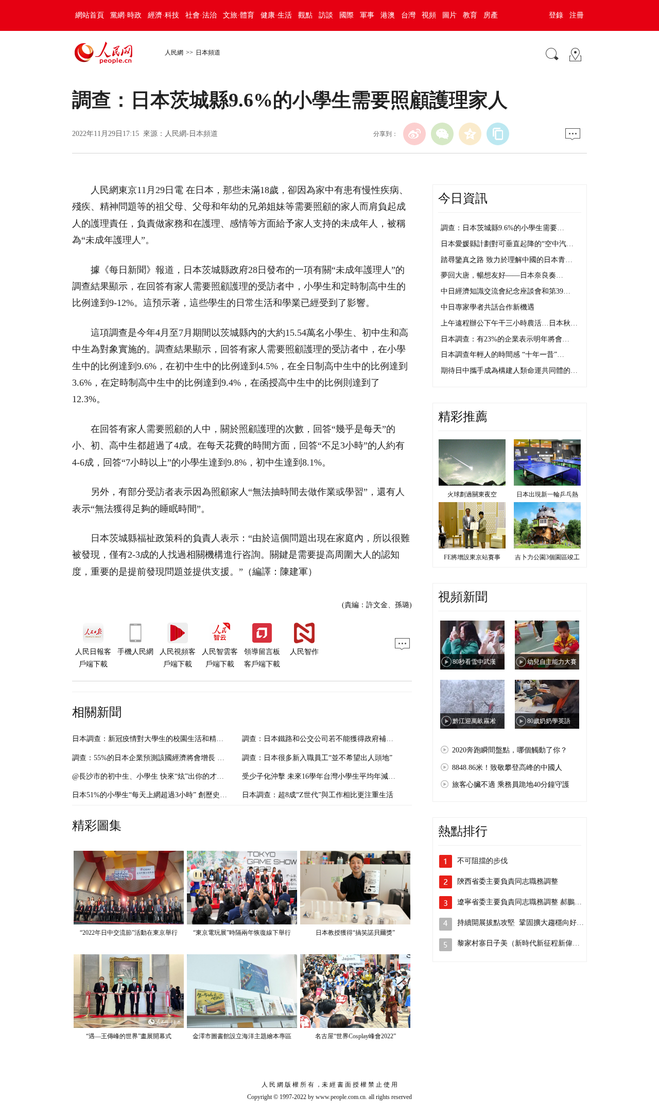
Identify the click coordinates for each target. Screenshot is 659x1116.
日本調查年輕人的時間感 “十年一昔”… (502, 354)
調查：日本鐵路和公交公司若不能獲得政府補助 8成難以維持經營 (345, 739)
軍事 (367, 15)
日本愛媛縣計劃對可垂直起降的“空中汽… (507, 244)
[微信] (442, 134)
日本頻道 (208, 52)
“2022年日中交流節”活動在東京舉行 (129, 932)
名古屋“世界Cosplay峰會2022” (355, 1036)
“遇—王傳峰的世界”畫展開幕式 (128, 1036)
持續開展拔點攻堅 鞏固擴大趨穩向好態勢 (524, 922)
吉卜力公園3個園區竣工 (547, 557)
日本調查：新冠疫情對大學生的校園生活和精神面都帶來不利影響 (176, 739)
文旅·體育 (238, 15)
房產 (490, 15)
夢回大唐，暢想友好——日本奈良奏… (502, 275)
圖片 (449, 15)
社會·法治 (201, 15)
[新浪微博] (414, 134)
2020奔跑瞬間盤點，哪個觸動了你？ (509, 750)
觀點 (305, 15)
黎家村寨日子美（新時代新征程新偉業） (523, 943)
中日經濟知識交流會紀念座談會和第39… (505, 291)
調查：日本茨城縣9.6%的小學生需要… (502, 228)
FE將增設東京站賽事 (472, 557)
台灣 (408, 15)
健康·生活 (276, 15)
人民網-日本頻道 (191, 134)
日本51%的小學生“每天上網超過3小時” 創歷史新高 (153, 795)
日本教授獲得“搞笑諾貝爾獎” (355, 932)
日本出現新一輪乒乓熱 (547, 494)
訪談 (326, 15)
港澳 (387, 15)
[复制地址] (498, 134)
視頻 (429, 15)
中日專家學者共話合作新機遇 (487, 307)
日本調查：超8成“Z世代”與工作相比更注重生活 (317, 795)
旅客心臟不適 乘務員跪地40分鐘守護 (510, 784)
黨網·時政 (126, 15)
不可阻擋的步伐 (482, 861)
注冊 (576, 15)
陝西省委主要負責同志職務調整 (507, 881)
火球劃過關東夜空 (472, 494)
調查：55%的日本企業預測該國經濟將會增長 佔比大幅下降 (166, 758)
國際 (346, 15)
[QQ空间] (470, 134)
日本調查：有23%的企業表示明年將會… (505, 339)
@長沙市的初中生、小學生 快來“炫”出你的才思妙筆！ (159, 776)
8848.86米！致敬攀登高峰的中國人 (507, 767)
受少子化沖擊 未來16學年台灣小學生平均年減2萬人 (324, 776)
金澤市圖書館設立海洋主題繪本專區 (242, 1036)
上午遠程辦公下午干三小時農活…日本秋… (509, 323)
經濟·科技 (163, 15)
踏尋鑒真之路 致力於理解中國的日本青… (507, 260)
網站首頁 (89, 15)
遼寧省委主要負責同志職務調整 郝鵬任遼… (526, 902)
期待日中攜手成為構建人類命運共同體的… (509, 370)
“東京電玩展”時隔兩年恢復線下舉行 (242, 932)
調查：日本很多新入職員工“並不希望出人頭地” (317, 758)
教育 (470, 15)
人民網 (174, 52)
